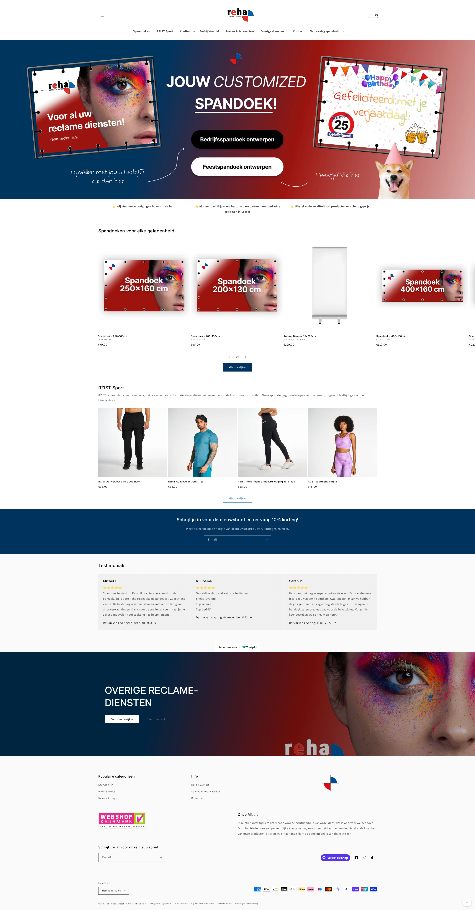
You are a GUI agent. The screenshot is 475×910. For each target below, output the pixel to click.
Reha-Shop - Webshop (116, 903)
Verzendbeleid (225, 903)
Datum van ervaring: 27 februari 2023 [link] (127, 623)
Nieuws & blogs (107, 798)
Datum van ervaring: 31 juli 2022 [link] (310, 623)
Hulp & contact (200, 784)
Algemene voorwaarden (205, 791)
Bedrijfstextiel (106, 791)
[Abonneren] (267, 539)
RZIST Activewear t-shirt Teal (186, 481)
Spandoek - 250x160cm (112, 336)
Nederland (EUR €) (112, 890)
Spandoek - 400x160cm (391, 336)
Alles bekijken (237, 367)
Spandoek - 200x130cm (205, 336)
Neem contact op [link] (158, 719)
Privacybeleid (181, 903)
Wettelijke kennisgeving (246, 903)
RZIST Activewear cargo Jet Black (119, 481)
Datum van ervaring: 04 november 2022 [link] (222, 617)
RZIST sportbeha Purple (322, 481)
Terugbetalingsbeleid (160, 903)
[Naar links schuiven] (229, 357)
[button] (102, 16)
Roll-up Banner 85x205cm (300, 336)
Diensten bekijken (122, 719)
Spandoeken (105, 784)
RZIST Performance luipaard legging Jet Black (266, 481)
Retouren (197, 798)
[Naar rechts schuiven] (246, 357)
